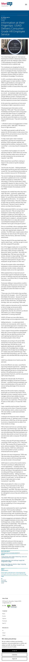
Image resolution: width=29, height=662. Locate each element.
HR (1, 578)
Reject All (14, 658)
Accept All (14, 650)
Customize (14, 654)
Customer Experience (14, 553)
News (3, 613)
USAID (2, 583)
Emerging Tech (4, 553)
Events (4, 616)
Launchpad (3, 580)
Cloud (3, 633)
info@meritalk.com (6, 602)
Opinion (4, 618)
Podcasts (4, 621)
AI (2, 630)
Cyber (3, 635)
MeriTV (4, 623)
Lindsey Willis (4, 581)
